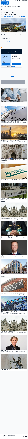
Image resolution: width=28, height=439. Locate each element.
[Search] (26, 8)
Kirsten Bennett (11, 33)
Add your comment (11, 16)
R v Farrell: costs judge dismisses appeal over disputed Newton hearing (12, 218)
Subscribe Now (4, 0)
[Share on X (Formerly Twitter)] (22, 16)
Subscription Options (15, 7)
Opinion (5, 6)
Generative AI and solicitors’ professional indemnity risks (9, 236)
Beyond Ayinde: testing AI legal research (7, 103)
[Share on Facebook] (23, 16)
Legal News (2, 6)
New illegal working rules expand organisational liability (10, 121)
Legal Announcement (5, 33)
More (1, 9)
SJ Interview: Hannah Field (5, 350)
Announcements (6, 16)
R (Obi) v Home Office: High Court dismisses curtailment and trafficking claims (13, 293)
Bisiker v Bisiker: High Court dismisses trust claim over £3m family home (12, 274)
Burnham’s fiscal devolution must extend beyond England (10, 140)
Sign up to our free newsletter (24, 0)
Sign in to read (13, 66)
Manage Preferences (18, 436)
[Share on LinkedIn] (21, 16)
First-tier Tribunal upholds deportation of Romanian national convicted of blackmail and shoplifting (12, 312)
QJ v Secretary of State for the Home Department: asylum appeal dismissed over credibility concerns (13, 199)
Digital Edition (10, 7)
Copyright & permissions (5, 47)
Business (15, 6)
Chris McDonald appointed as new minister (7, 255)
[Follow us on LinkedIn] (17, 0)
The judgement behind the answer (6, 369)
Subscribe (12, 76)
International (18, 6)
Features (8, 6)
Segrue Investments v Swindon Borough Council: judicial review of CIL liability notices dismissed (13, 160)
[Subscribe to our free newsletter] (19, 0)
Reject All (23, 436)
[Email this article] (24, 16)
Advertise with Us (20, 7)
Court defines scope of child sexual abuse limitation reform (10, 331)
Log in (9, 76)
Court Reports (2, 7)
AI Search (6, 7)
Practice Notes (12, 6)
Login (1, 0)
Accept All (26, 436)
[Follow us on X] (18, 0)
